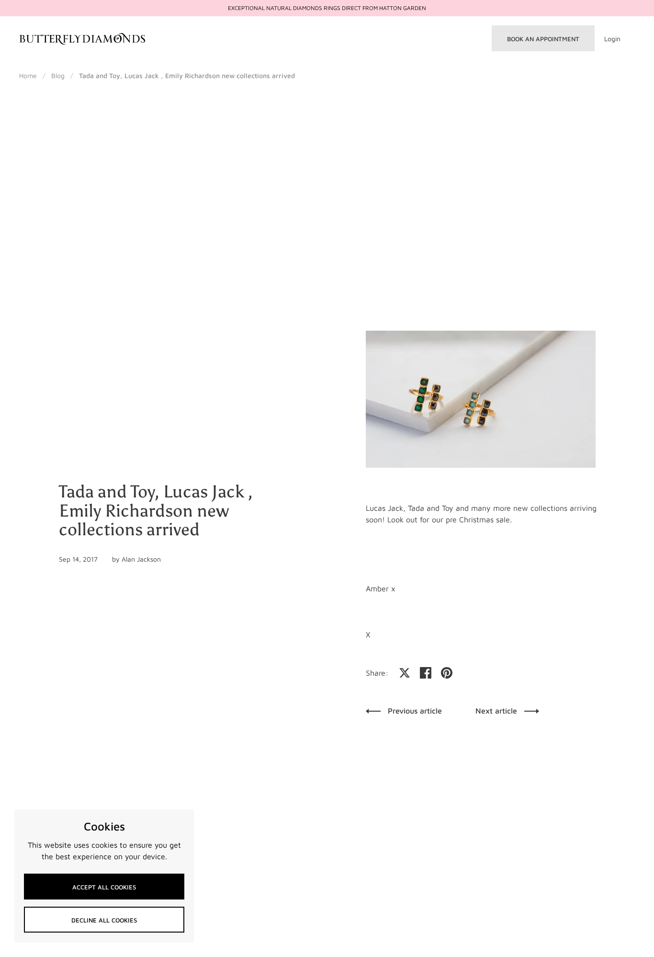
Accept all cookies (104, 887)
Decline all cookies (104, 920)
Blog (58, 75)
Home (28, 75)
